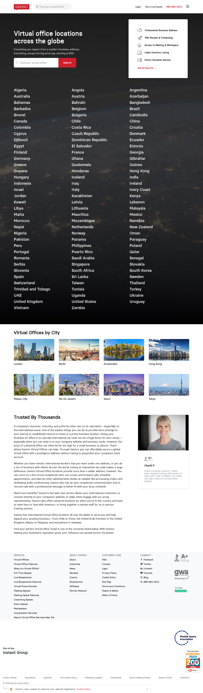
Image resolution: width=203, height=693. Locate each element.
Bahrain (78, 102)
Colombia (22, 127)
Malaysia (137, 208)
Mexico (136, 214)
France (78, 152)
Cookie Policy (109, 577)
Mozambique (83, 220)
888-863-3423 (174, 7)
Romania (21, 258)
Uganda (78, 295)
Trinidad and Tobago (32, 289)
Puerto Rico (82, 251)
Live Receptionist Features (27, 582)
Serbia (19, 264)
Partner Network (78, 590)
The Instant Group (68, 677)
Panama (79, 239)
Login (138, 7)
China (135, 121)
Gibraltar (137, 158)
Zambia (78, 307)
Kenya (135, 195)
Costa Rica (81, 127)
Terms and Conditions (113, 586)
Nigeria (20, 233)
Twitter (147, 564)
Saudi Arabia (83, 258)
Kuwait (20, 202)
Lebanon (137, 202)
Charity (73, 577)
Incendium (185, 677)
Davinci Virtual (165, 677)
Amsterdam (110, 364)
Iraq (75, 183)
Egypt (19, 146)
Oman (135, 233)
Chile (76, 121)
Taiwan (78, 283)
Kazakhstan (82, 195)
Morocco (22, 220)
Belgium (79, 108)
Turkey (135, 289)
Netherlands (82, 227)
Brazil (135, 108)
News (72, 568)
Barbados (22, 108)
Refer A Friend (109, 595)
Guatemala (81, 164)
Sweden (137, 276)
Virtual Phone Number (25, 586)
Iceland (78, 177)
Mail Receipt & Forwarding (159, 37)
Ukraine (136, 295)
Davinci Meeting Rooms (140, 677)
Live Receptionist (23, 577)
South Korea (141, 270)
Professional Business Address (161, 30)
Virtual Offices (21, 559)
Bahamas (22, 102)
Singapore (81, 264)
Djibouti (21, 139)
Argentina (138, 90)
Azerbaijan (139, 96)
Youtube (148, 573)
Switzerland (24, 283)
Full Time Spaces (23, 573)
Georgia (137, 152)
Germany (22, 158)
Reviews (74, 573)
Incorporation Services (25, 613)
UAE (18, 295)
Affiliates (74, 586)
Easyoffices (30, 677)
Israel (19, 189)
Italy (76, 189)
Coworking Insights (93, 677)
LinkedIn (148, 568)
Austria (78, 96)
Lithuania (80, 208)
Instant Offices (10, 677)
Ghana (77, 158)
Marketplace (20, 608)
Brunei (19, 115)
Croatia (136, 127)
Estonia (136, 146)
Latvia (77, 202)
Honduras (80, 171)
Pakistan (21, 239)
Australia (22, 96)
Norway (78, 233)
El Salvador (82, 146)
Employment (76, 582)
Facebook (148, 559)
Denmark (138, 133)
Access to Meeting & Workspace (161, 45)
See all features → (146, 68)
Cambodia (139, 115)
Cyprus (20, 133)
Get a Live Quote (153, 7)
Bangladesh (140, 102)
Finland (20, 152)
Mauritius (80, 214)
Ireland (136, 183)
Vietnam (21, 307)
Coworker (47, 677)
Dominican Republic (89, 139)
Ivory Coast (140, 189)
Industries (75, 564)
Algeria (20, 90)
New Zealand (141, 227)
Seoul (107, 399)
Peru (18, 245)
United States (84, 301)
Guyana (20, 171)
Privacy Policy (109, 573)
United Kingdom (28, 301)
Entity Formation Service (158, 60)
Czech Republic (85, 133)
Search (67, 62)
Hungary (21, 177)
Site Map (106, 582)
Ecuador (137, 139)
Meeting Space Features (26, 595)
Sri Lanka (80, 276)
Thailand (137, 283)
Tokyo (152, 399)
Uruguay (137, 301)
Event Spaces (21, 604)
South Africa (83, 270)
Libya (18, 208)
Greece (20, 164)
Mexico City (20, 399)
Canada (20, 121)
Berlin (62, 364)
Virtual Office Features (26, 564)
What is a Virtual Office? (26, 568)
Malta (19, 214)
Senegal (137, 258)
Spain (19, 276)
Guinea (136, 164)
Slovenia (21, 270)
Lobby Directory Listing (156, 52)
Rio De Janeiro (67, 399)
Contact (106, 564)
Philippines (81, 245)
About (73, 559)
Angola (78, 90)
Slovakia (137, 264)
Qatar (135, 251)
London (18, 364)
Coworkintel (116, 677)
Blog (146, 577)
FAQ (104, 559)
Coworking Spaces (23, 599)
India (134, 177)
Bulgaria (79, 115)
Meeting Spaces (22, 590)
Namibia (137, 220)
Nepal (19, 227)
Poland (136, 245)
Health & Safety (110, 590)
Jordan (20, 195)
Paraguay (138, 239)
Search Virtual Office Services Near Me (34, 617)
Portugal (21, 251)
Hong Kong (139, 171)
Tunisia (78, 289)
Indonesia (22, 183)
